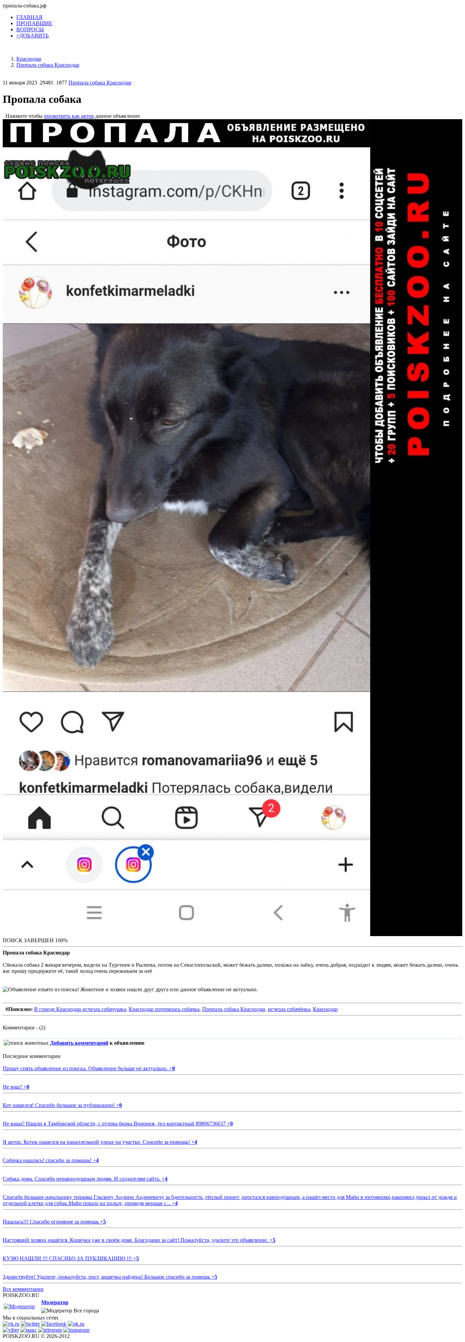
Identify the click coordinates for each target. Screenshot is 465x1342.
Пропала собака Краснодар (99, 82)
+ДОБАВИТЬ (32, 35)
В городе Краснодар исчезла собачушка (80, 1009)
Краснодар (325, 1009)
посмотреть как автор (69, 116)
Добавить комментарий (79, 1043)
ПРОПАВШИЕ (34, 23)
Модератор (54, 1302)
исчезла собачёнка (289, 1009)
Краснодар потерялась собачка (164, 1009)
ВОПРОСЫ (30, 29)
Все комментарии (23, 1289)
